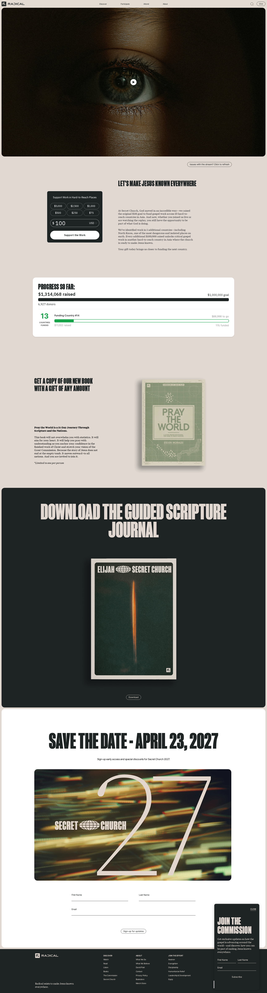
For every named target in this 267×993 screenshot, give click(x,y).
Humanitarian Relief (176, 971)
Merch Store (141, 983)
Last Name (144, 894)
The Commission (110, 975)
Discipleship (173, 967)
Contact (139, 971)
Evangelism (173, 963)
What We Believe (143, 963)
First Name (77, 894)
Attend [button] (146, 4)
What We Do (141, 959)
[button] (252, 4)
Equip (170, 979)
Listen (105, 967)
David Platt (140, 967)
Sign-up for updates (133, 931)
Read (105, 963)
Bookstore (140, 979)
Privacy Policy (142, 975)
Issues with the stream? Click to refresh (209, 164)
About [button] (165, 4)
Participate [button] (125, 4)
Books (105, 971)
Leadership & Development (179, 975)
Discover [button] (103, 4)
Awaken (171, 959)
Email (74, 909)
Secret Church (109, 979)
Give (261, 4)
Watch (106, 959)
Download (134, 697)
